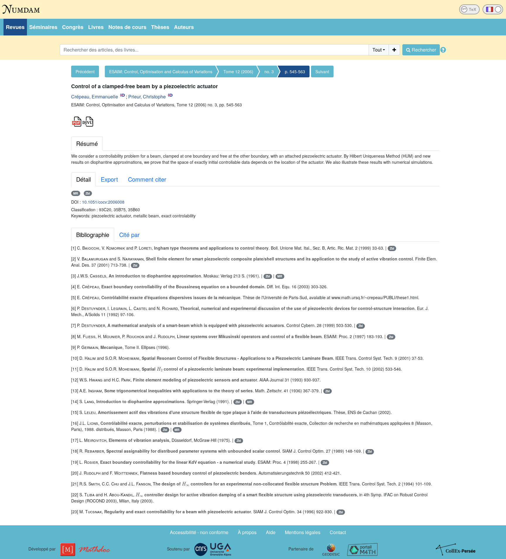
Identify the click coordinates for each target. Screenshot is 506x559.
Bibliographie (92, 234)
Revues (15, 27)
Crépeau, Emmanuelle (94, 96)
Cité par (129, 234)
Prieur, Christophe (147, 96)
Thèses (160, 27)
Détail (83, 179)
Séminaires (43, 27)
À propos (247, 532)
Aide (271, 532)
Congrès (72, 27)
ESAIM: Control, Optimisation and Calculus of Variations (160, 71)
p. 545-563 (295, 71)
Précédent (85, 71)
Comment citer (147, 179)
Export (109, 179)
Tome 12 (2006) (238, 71)
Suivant (322, 71)
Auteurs (184, 27)
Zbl (88, 193)
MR (75, 193)
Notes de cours (127, 27)
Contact (338, 532)
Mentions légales (302, 532)
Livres (96, 27)
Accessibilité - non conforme (199, 532)
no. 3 (269, 71)
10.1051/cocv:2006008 (103, 202)
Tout (377, 49)
